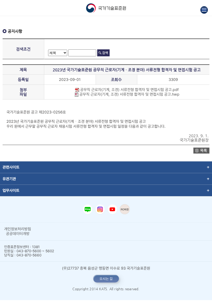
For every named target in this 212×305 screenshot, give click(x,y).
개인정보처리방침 (17, 229)
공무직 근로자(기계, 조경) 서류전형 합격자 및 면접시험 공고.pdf (129, 89)
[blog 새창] (87, 209)
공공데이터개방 (17, 233)
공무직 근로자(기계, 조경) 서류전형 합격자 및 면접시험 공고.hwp (128, 94)
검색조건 (23, 49)
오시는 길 (106, 279)
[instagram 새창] (100, 209)
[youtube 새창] (112, 209)
